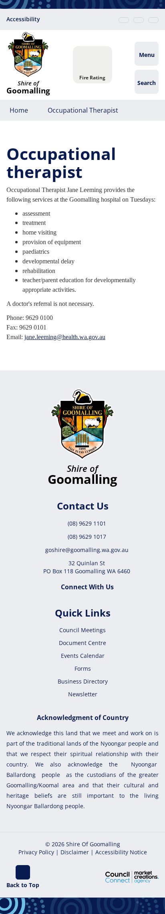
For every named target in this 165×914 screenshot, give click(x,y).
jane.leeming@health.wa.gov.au (64, 337)
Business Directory (83, 681)
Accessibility (23, 19)
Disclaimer (74, 852)
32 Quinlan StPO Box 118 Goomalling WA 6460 (86, 567)
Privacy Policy (36, 852)
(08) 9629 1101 (87, 523)
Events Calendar (83, 655)
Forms (82, 668)
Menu (147, 55)
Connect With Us (87, 586)
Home (19, 110)
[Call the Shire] (124, 20)
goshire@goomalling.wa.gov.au (87, 550)
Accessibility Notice (121, 852)
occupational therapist (83, 110)
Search (146, 83)
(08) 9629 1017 (87, 536)
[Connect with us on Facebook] (153, 20)
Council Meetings (82, 630)
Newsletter (82, 694)
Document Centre (82, 643)
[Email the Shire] (138, 20)
